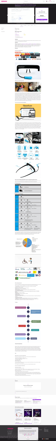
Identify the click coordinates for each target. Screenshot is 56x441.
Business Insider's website (26, 43)
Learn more (19, 402)
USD (43, 1)
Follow (42, 19)
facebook (34, 43)
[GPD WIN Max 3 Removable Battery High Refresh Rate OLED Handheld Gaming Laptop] (37, 413)
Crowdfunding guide (39, 429)
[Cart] (48, 1)
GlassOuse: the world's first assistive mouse (25, 5)
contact (18, 32)
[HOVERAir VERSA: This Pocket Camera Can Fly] (19, 413)
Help (37, 431)
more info (16, 32)
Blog (37, 430)
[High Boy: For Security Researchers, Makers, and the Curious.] (28, 413)
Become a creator (46, 430)
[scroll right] (34, 15)
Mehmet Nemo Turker (18, 31)
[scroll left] (7, 15)
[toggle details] (23, 423)
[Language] (47, 1)
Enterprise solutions (46, 431)
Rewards (2, 29)
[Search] (24, 1)
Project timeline (3, 31)
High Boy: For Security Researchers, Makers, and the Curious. (28, 420)
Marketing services (46, 429)
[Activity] (50, 1)
